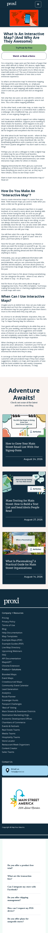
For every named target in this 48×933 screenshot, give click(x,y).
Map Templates (9, 636)
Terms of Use (8, 625)
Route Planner (9, 696)
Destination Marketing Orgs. (15, 715)
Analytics (6, 692)
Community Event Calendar (15, 685)
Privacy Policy (8, 621)
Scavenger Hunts (10, 700)
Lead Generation (10, 689)
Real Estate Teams (11, 729)
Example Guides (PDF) (13, 643)
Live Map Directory (11, 647)
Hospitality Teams (11, 737)
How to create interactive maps (13, 199)
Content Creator (9, 748)
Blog (4, 629)
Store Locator (8, 740)
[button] (38, 4)
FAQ (4, 654)
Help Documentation (12, 632)
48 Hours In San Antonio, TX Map (24, 365)
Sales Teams (8, 752)
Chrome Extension (11, 665)
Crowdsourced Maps (12, 681)
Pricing (5, 617)
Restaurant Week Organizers (16, 744)
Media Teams (8, 733)
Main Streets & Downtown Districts (18, 711)
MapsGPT (7, 662)
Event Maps (7, 678)
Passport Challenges (12, 703)
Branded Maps (9, 674)
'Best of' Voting (9, 707)
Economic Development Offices (17, 718)
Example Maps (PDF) (12, 640)
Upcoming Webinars (12, 651)
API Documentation (11, 658)
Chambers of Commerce (13, 722)
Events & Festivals (10, 726)
